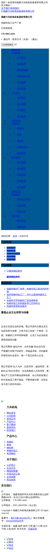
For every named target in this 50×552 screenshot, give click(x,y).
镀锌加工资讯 (23, 199)
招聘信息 (21, 227)
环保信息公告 (23, 76)
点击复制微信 (7, 45)
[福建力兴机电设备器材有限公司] (17, 11)
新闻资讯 (15, 194)
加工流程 (21, 104)
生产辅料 (21, 187)
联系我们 (15, 8)
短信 (11, 548)
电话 (11, 545)
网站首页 (15, 50)
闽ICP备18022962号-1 (21, 518)
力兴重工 (15, 93)
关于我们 (5, 8)
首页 (15, 236)
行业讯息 (21, 205)
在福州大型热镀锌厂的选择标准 (22, 300)
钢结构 (20, 141)
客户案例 (15, 157)
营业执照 (21, 88)
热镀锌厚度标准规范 (17, 306)
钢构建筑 (21, 168)
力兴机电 (15, 53)
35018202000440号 (15, 521)
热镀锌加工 (22, 147)
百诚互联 (32, 529)
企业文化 (21, 64)
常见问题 (21, 211)
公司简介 (21, 57)
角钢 (19, 134)
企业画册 (21, 82)
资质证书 (15, 121)
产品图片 (21, 110)
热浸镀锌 (21, 153)
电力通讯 (21, 162)
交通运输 (21, 175)
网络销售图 (22, 70)
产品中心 (15, 123)
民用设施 (21, 181)
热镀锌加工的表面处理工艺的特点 (23, 303)
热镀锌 (20, 128)
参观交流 (15, 191)
